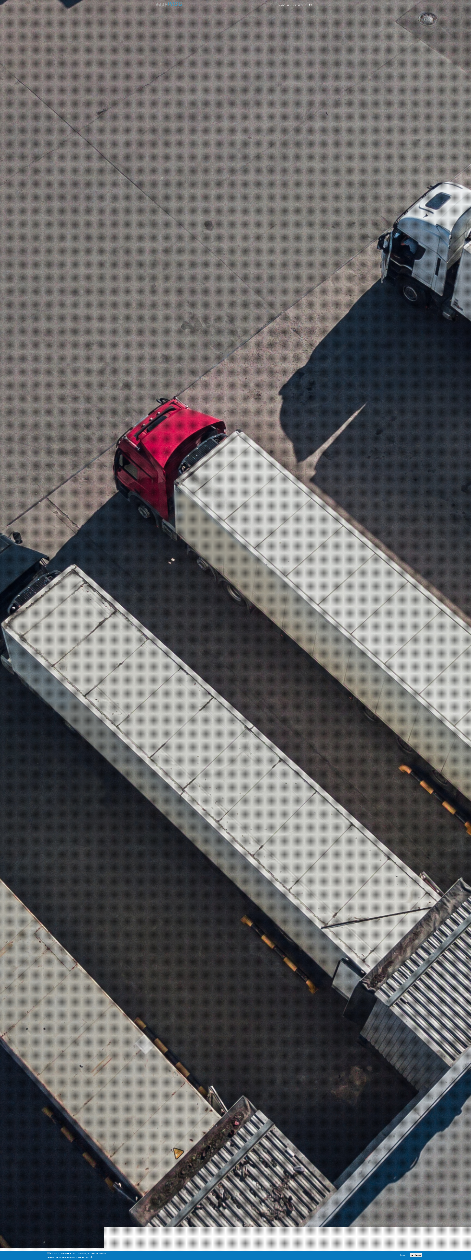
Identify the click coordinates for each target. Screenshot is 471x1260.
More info (89, 1257)
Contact (302, 5)
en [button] (310, 5)
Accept (403, 1255)
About (282, 5)
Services (291, 5)
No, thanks (416, 1255)
